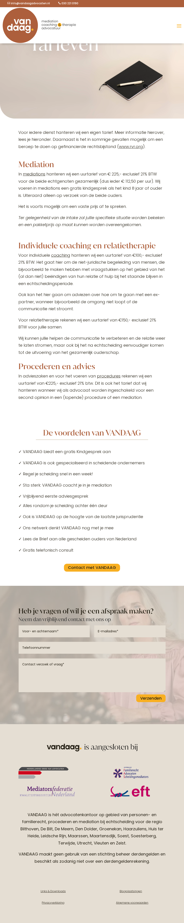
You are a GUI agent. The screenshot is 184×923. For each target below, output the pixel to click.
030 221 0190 (69, 3)
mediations (34, 174)
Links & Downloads (53, 891)
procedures (108, 376)
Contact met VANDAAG (92, 567)
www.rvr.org (131, 146)
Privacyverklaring (53, 903)
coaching (60, 255)
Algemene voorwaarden (132, 903)
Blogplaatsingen (131, 891)
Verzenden (151, 698)
